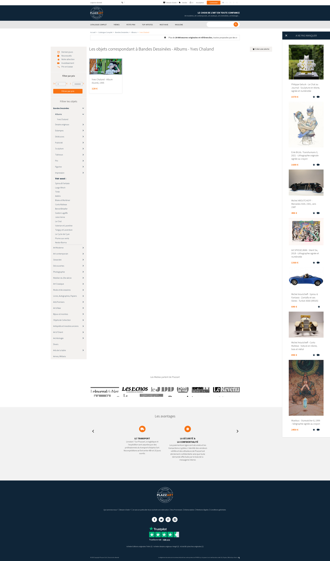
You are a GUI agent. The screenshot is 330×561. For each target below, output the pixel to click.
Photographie (59, 272)
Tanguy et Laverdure (63, 230)
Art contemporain (60, 253)
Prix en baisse (67, 66)
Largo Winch (60, 187)
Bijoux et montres (60, 314)
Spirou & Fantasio (62, 183)
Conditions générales (218, 510)
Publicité (59, 142)
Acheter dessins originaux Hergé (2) (166, 546)
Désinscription (189, 510)
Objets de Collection (62, 320)
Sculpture (59, 148)
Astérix (58, 196)
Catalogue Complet (105, 32)
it (233, 2)
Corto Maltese (61, 204)
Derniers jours (67, 52)
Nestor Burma (61, 242)
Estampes (59, 130)
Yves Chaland (62, 119)
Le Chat (58, 221)
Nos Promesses (176, 510)
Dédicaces (59, 136)
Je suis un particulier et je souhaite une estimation (151, 510)
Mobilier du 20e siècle (62, 278)
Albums (134, 32)
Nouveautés (66, 55)
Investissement (67, 63)
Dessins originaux (62, 124)
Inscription (200, 2)
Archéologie (58, 338)
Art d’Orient (58, 332)
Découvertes (58, 265)
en (227, 2)
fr (223, 2)
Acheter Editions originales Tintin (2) (139, 546)
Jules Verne (60, 217)
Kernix (236, 557)
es (237, 2)
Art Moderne (58, 247)
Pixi (56, 160)
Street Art (57, 259)
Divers (55, 344)
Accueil (93, 32)
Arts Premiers (58, 302)
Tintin (57, 191)
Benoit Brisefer (61, 208)
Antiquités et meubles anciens (65, 326)
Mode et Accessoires (62, 290)
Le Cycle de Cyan (62, 234)
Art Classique (58, 283)
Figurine (58, 166)
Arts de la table (59, 350)
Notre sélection (68, 59)
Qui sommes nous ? (111, 510)
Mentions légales (202, 510)
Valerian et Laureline (63, 225)
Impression (59, 172)
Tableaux (59, 154)
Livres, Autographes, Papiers (65, 296)
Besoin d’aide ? (125, 510)
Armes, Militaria (59, 356)
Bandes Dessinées (122, 32)
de (230, 2)
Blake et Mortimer (62, 200)
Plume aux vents (62, 238)
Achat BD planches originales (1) (192, 546)
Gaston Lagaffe (61, 213)
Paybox (225, 557)
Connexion (214, 2)
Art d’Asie (57, 308)
